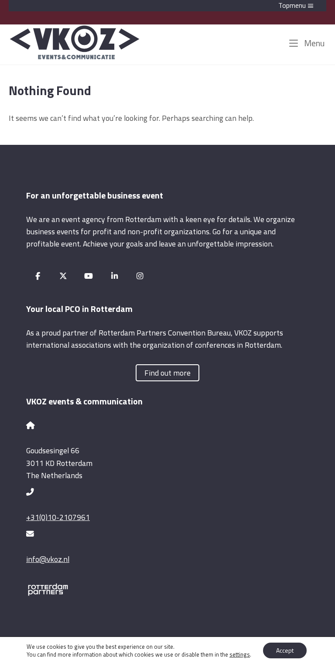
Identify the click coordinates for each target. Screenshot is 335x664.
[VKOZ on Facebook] (37, 276)
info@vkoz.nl (47, 559)
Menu (313, 43)
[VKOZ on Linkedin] (114, 276)
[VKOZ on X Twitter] (63, 276)
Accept (285, 650)
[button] (167, 5)
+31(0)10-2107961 (58, 517)
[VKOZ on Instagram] (139, 276)
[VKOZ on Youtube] (88, 276)
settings (239, 654)
